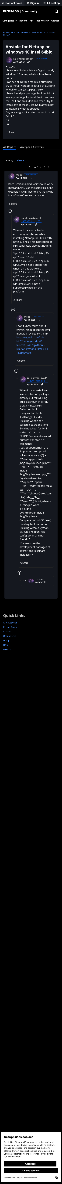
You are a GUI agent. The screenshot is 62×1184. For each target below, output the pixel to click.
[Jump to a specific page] (53, 167)
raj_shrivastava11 (23, 58)
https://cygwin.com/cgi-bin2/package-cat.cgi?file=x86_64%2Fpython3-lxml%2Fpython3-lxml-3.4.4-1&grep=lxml (32, 345)
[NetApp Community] (20, 11)
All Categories (10, 622)
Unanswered (31, 635)
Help (5, 644)
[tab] (9, 147)
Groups (7, 640)
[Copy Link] (28, 62)
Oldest (19, 160)
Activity (6, 631)
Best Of (7, 649)
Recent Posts (10, 627)
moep (19, 174)
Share (10, 132)
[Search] (56, 11)
